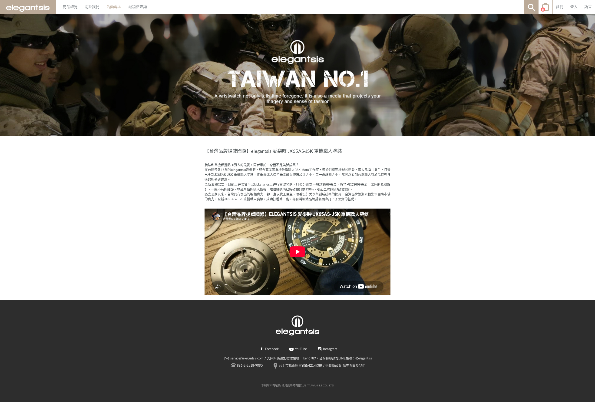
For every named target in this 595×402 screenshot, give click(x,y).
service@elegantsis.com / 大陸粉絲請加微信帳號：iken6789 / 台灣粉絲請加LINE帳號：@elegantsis (301, 358)
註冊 (559, 7)
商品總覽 (70, 7)
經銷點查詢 (137, 7)
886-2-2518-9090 (250, 365)
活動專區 (113, 7)
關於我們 (92, 7)
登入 (574, 7)
